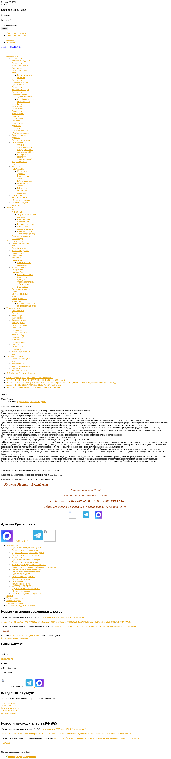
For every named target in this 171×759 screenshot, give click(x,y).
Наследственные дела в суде (19, 299)
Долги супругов (24, 97)
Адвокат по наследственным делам (19, 70)
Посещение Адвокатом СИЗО (20, 331)
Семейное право (8, 703)
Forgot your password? (16, 33)
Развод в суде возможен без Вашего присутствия (18, 114)
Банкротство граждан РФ (17, 271)
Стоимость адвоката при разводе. (21, 237)
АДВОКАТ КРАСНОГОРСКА (20, 196)
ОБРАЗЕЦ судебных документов (21, 203)
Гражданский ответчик (18, 338)
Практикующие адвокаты (19, 136)
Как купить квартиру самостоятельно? (24, 156)
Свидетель (16, 344)
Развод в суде (18, 253)
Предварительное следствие (20, 326)
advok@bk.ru (7, 659)
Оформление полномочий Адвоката (23, 190)
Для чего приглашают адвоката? (17, 123)
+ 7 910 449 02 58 (21, 541)
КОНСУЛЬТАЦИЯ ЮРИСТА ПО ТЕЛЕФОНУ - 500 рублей (34, 385)
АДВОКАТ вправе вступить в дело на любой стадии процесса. (35, 387)
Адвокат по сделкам (21, 140)
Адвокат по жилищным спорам (20, 88)
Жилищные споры (14, 356)
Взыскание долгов (20, 250)
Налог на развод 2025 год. (63, 617)
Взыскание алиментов (17, 256)
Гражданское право (10, 708)
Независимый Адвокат (18, 311)
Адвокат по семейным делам (19, 93)
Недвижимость (19, 142)
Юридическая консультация (23, 220)
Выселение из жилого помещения (21, 364)
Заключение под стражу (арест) (19, 321)
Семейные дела (19, 248)
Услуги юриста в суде (21, 584)
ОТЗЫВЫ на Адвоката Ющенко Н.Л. (23, 373)
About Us (10, 42)
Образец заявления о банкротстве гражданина (25, 284)
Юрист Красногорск (21, 200)
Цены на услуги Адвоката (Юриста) (26, 232)
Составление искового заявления (26, 227)
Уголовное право (9, 710)
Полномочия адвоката (23, 177)
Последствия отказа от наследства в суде (26, 304)
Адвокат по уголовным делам (20, 64)
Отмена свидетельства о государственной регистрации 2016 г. (26, 148)
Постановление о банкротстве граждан (25, 277)
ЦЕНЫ (9, 207)
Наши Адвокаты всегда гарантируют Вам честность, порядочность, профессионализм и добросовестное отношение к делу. (62, 382)
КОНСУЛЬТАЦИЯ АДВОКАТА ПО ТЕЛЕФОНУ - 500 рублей (35, 380)
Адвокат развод (19, 267)
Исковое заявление (25, 224)
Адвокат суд (12, 56)
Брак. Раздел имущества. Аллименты (17, 106)
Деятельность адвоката (23, 172)
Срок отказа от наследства (24, 263)
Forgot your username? (16, 35)
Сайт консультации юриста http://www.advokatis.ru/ (29, 377)
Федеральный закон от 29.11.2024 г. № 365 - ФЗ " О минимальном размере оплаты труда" (96, 626)
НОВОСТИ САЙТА (21, 133)
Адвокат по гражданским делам (21, 59)
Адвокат (10, 40)
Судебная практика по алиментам (26, 100)
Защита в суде (18, 335)
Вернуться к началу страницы (14, 638)
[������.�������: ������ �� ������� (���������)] (21, 756)
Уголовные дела (13, 308)
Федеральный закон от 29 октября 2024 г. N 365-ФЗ (78, 738)
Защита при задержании (17, 316)
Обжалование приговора (18, 348)
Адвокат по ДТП (19, 85)
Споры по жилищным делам (20, 369)
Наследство (17, 260)
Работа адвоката (24, 181)
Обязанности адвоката (23, 184)
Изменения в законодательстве (20, 129)
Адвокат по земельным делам (20, 81)
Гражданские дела (14, 241)
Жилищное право (9, 706)
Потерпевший (18, 342)
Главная (14, 635)
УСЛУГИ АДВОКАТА (18, 167)
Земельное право (8, 713)
